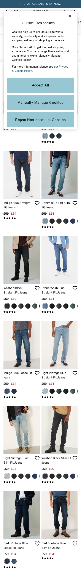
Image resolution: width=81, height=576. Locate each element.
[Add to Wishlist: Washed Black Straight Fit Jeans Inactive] (37, 288)
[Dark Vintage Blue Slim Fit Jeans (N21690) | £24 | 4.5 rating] (59, 558)
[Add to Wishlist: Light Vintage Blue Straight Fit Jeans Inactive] (75, 373)
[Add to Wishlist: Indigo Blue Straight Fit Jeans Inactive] (37, 203)
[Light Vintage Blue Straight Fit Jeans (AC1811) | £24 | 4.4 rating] (59, 397)
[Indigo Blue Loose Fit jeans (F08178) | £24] (21, 345)
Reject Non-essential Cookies (40, 119)
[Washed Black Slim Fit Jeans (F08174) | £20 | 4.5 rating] (59, 482)
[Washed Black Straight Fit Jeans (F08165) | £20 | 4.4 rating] (21, 312)
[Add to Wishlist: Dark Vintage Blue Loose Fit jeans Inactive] (37, 543)
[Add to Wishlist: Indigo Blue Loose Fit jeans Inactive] (37, 373)
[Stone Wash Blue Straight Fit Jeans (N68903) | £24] (59, 260)
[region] (40, 70)
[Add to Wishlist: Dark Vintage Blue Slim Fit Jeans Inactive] (75, 543)
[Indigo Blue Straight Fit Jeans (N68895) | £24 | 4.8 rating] (21, 218)
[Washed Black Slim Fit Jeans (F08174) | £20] (59, 430)
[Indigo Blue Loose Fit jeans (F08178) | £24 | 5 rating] (21, 397)
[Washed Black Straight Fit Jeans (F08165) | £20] (21, 260)
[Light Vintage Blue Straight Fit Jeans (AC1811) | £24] (59, 345)
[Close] (70, 16)
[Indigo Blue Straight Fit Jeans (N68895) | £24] (21, 175)
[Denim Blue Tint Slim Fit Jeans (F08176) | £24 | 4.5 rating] (59, 227)
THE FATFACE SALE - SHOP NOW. (40, 3)
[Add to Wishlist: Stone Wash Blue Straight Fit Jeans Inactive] (75, 288)
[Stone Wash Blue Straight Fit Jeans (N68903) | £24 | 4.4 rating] (59, 312)
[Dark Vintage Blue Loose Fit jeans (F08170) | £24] (21, 515)
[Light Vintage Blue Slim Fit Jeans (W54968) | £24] (21, 430)
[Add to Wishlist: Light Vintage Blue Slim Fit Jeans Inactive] (37, 458)
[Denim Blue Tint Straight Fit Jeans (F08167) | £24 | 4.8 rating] (59, 142)
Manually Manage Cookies (40, 102)
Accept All (40, 85)
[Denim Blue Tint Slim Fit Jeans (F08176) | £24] (59, 175)
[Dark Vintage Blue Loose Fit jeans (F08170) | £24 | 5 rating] (21, 567)
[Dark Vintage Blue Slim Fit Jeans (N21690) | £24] (59, 515)
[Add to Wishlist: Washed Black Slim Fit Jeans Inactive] (75, 458)
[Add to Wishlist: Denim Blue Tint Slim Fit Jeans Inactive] (75, 203)
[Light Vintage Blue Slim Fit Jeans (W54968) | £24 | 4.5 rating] (21, 482)
